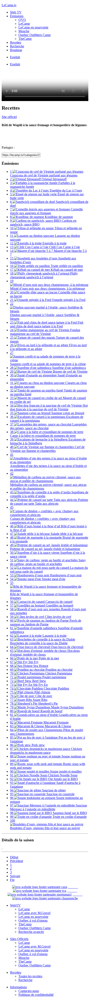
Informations (18, 987)
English (15, 57)
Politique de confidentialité (36, 994)
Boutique (16, 50)
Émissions (16, 16)
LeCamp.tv (9, 5)
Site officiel (9, 117)
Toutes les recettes (30, 976)
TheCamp (25, 38)
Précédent (16, 861)
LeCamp (24, 23)
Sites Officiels (19, 939)
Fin (12, 880)
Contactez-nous (28, 991)
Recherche (17, 46)
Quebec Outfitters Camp (34, 35)
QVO (22, 20)
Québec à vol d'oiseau (33, 920)
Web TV (16, 12)
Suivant (15, 876)
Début (14, 857)
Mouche (23, 31)
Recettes (15, 42)
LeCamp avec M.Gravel (34, 913)
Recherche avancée (31, 932)
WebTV (15, 905)
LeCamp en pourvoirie (33, 27)
